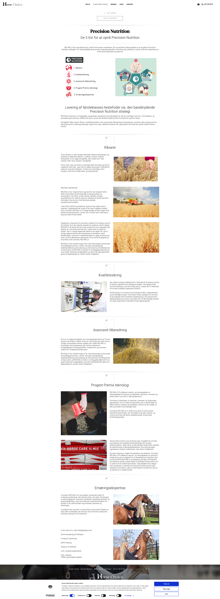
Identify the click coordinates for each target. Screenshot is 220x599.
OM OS (87, 4)
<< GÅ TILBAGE (110, 13)
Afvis (166, 594)
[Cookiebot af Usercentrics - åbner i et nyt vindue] (50, 595)
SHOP (121, 4)
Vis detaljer (128, 595)
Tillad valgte (166, 589)
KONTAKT (129, 4)
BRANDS (114, 4)
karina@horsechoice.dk (135, 569)
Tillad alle (166, 584)
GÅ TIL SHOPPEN (110, 18)
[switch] (89, 595)
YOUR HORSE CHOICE (100, 4)
